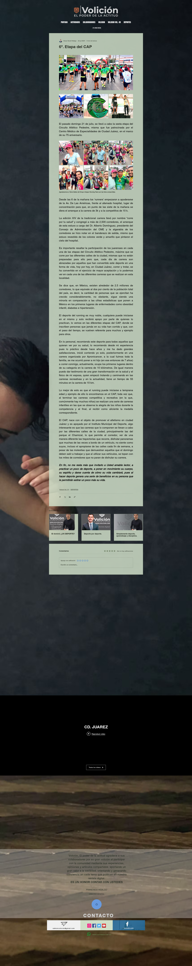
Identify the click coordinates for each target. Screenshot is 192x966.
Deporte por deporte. (93, 534)
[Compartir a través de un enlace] (75, 497)
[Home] (97, 904)
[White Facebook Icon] (127, 924)
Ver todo (140, 510)
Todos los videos (95, 767)
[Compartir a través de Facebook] (60, 497)
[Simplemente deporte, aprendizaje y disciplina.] (128, 522)
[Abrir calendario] (108, 28)
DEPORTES (74, 489)
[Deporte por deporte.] (96, 522)
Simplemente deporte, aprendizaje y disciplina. (126, 535)
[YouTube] (104, 926)
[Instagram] (89, 926)
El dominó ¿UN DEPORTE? (63, 534)
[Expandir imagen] (71, 106)
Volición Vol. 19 (64, 489)
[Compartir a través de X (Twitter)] (65, 497)
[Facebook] (94, 926)
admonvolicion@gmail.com (64, 928)
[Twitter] (99, 926)
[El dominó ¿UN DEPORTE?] (63, 522)
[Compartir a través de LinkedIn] (70, 497)
